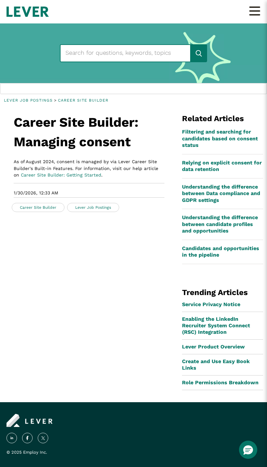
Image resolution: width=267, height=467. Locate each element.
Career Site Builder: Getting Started (61, 174)
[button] (248, 450)
